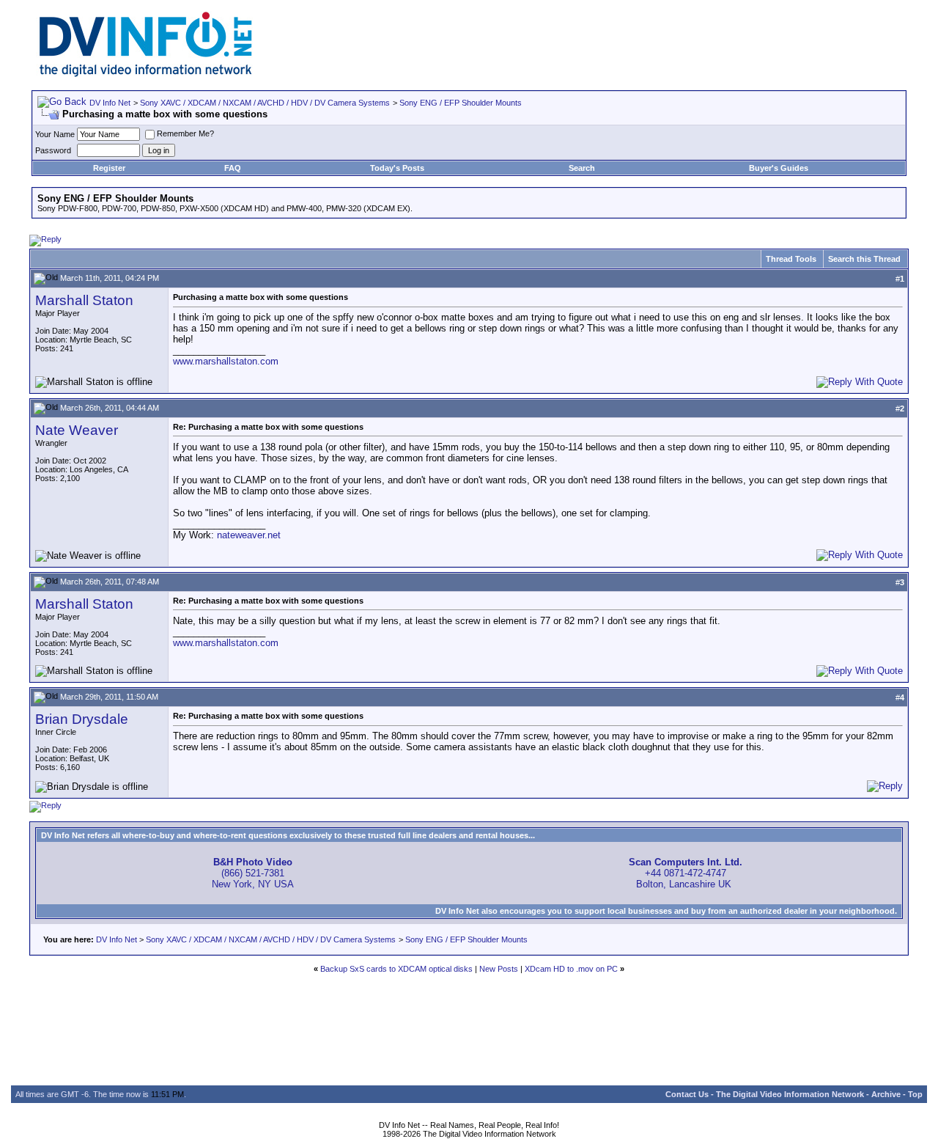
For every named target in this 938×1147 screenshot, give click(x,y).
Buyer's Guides (778, 168)
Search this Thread (864, 258)
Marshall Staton (84, 300)
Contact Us (687, 1094)
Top (915, 1094)
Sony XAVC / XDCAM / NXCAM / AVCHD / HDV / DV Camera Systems (265, 102)
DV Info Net (109, 102)
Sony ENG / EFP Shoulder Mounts (460, 102)
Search (582, 168)
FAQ (232, 168)
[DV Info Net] (146, 73)
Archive (886, 1094)
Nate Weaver (76, 430)
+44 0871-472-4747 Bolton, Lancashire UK (685, 873)
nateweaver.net (249, 534)
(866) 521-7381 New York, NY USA (253, 873)
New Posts (498, 968)
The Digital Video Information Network (790, 1094)
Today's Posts (397, 168)
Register (109, 168)
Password (53, 150)
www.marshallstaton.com (225, 361)
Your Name (55, 134)
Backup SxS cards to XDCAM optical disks (396, 968)
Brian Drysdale (81, 719)
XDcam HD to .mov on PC (571, 968)
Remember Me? (185, 133)
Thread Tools (791, 258)
